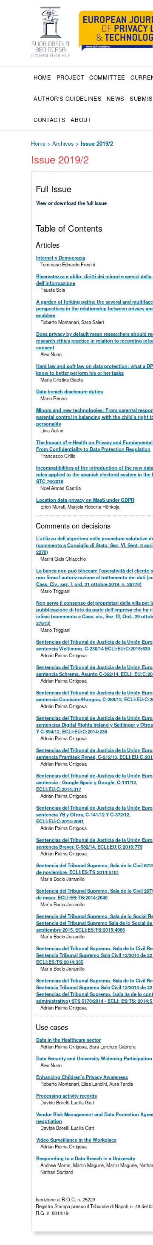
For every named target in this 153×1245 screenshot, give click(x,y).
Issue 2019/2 (97, 143)
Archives (63, 143)
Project (71, 77)
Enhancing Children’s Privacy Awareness (82, 1076)
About (81, 120)
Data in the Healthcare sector (68, 1039)
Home (42, 77)
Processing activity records (66, 1095)
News (116, 98)
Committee (107, 77)
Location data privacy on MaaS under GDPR (85, 499)
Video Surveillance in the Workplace (76, 1139)
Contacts (49, 120)
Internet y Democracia (60, 257)
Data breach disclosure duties (69, 391)
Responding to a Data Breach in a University (85, 1158)
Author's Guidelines (68, 98)
